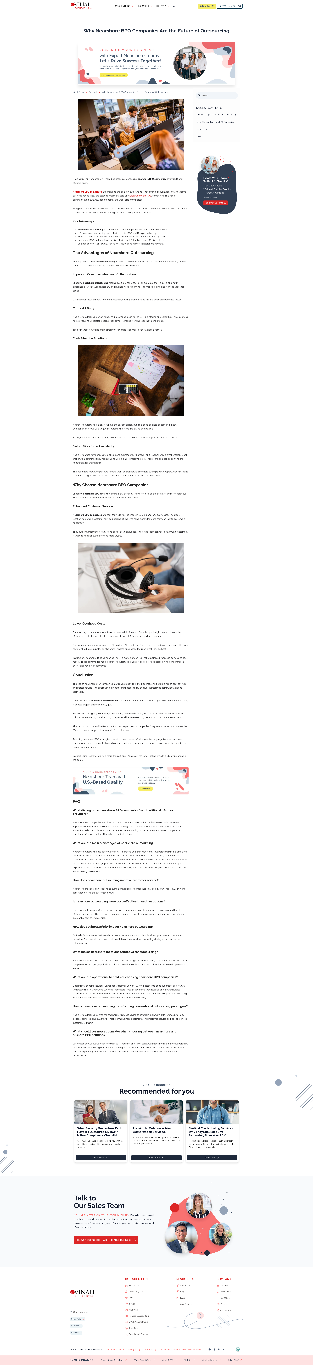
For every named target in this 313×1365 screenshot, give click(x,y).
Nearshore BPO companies (87, 192)
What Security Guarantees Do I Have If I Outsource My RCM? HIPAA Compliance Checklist (99, 1132)
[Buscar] (174, 6)
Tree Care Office (142, 1360)
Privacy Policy (134, 1349)
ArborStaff (233, 1360)
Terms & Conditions (115, 1349)
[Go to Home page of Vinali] (81, 6)
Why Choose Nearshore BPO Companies (215, 122)
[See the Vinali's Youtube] (224, 1349)
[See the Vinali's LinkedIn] (219, 1349)
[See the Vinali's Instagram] (209, 1349)
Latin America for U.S (140, 195)
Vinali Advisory (209, 1360)
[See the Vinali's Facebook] (214, 1349)
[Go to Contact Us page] (156, 83)
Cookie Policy (150, 1349)
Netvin (187, 1360)
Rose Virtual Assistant (112, 1360)
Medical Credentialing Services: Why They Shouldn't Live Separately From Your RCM (211, 1132)
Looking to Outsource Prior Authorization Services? (152, 1130)
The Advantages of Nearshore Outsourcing (216, 115)
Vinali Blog (78, 92)
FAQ (199, 137)
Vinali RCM (167, 1360)
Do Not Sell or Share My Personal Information (180, 1349)
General (93, 92)
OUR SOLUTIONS (122, 6)
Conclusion (202, 129)
